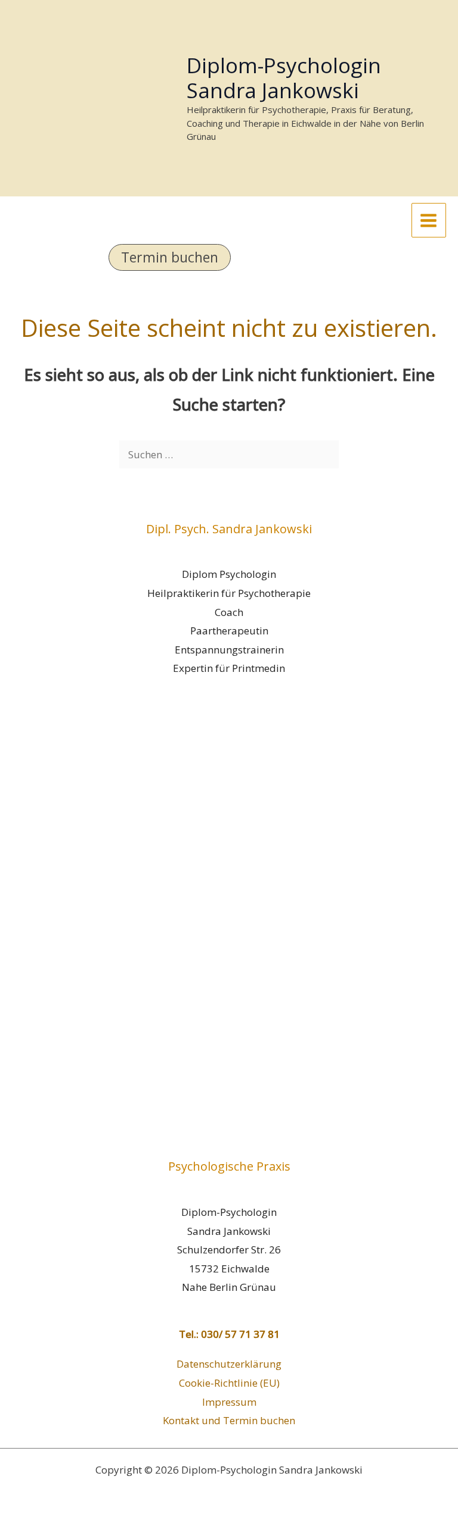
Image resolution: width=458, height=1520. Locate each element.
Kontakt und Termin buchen (229, 1420)
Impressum (229, 1402)
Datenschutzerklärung (229, 1364)
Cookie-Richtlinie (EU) (229, 1383)
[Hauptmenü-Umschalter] (429, 220)
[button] (229, 257)
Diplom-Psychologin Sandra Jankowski (284, 77)
